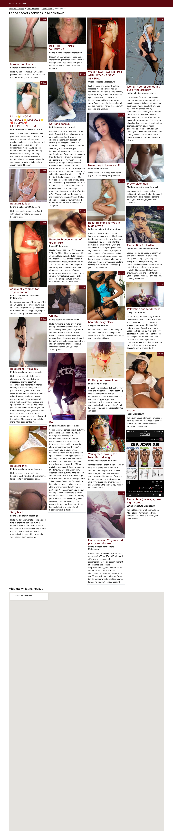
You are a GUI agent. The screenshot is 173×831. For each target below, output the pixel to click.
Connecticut (47, 8)
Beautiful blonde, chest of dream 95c (65, 241)
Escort (53, 422)
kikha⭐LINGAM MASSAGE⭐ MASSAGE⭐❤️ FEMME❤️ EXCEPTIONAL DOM (27, 121)
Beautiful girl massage (24, 368)
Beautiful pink (18, 465)
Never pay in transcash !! (104, 165)
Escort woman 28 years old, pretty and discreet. (106, 542)
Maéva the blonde (21, 64)
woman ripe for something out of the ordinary (143, 88)
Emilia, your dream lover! (103, 380)
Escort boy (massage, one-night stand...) (144, 501)
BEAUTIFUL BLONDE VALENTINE (62, 48)
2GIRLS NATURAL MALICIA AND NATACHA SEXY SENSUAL (105, 75)
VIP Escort (56, 316)
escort (131, 410)
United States (33, 8)
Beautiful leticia (20, 203)
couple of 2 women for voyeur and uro (24, 290)
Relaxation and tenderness (143, 309)
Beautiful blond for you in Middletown (104, 224)
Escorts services (16, 8)
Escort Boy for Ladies (141, 245)
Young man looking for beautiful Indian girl (102, 455)
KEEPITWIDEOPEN (17, 3)
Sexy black (17, 512)
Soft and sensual (59, 123)
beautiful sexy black (100, 322)
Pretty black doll (137, 183)
